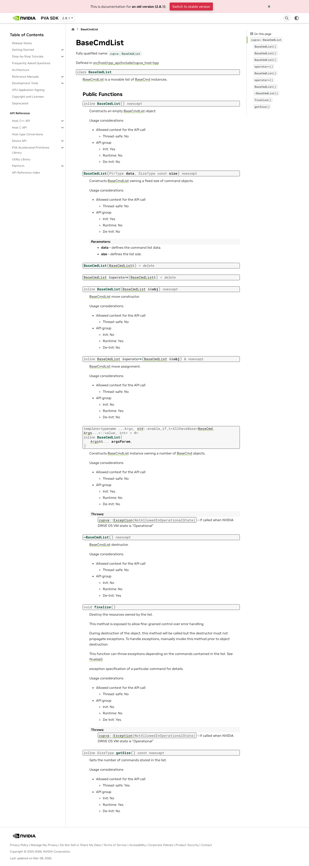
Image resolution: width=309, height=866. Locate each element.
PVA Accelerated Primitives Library (30, 150)
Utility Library (21, 159)
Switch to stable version (191, 6)
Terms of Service (115, 845)
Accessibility (137, 845)
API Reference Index (26, 172)
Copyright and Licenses (28, 96)
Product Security (187, 845)
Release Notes (22, 43)
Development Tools (25, 83)
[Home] (72, 29)
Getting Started (23, 50)
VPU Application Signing (28, 90)
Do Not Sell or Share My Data (80, 845)
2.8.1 (66, 18)
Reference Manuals (25, 76)
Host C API (19, 127)
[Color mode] (296, 18)
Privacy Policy (19, 845)
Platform (18, 166)
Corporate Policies (160, 845)
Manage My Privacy (44, 845)
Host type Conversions (27, 134)
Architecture (20, 70)
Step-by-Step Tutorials (27, 56)
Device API (19, 141)
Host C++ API (21, 121)
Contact (206, 845)
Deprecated (20, 103)
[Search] (286, 18)
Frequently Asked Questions (31, 63)
